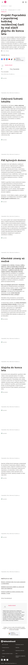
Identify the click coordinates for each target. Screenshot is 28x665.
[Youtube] (9, 59)
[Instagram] (4, 59)
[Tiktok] (12, 59)
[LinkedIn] (7, 59)
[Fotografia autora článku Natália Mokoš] (2, 65)
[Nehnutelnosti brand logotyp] (2, 2)
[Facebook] (2, 59)
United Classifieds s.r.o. (12, 663)
